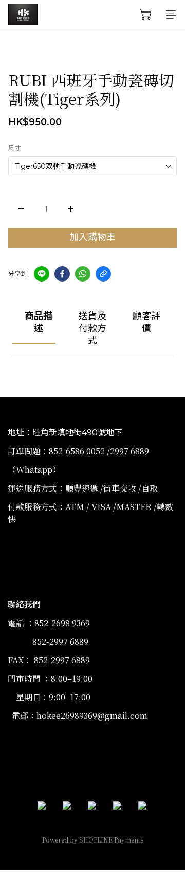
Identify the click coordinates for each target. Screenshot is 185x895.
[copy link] (103, 274)
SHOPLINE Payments (111, 839)
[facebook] (62, 274)
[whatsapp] (82, 274)
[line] (41, 274)
